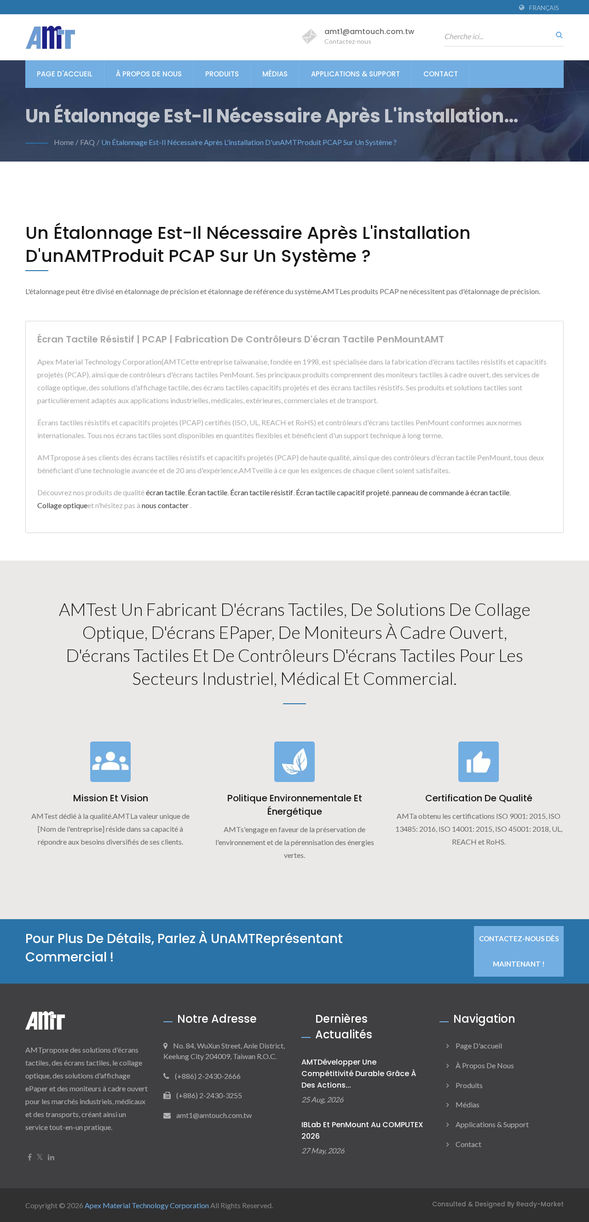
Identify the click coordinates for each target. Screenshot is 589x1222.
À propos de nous (149, 74)
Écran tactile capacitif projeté (342, 492)
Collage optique (62, 505)
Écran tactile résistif (261, 492)
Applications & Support (355, 74)
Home (64, 142)
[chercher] (557, 34)
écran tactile (165, 492)
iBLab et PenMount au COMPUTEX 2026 (362, 1130)
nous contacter (165, 505)
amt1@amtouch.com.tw (369, 31)
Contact (440, 74)
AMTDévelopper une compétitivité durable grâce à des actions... (358, 1073)
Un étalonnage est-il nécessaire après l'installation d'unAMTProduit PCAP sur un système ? (249, 142)
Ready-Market (540, 1204)
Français (544, 8)
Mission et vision (110, 798)
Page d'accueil (64, 74)
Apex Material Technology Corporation (147, 1205)
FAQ (87, 142)
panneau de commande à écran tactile (450, 492)
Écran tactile (207, 492)
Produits (222, 74)
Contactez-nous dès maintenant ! (519, 951)
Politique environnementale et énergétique (294, 805)
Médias (275, 74)
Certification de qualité (478, 798)
